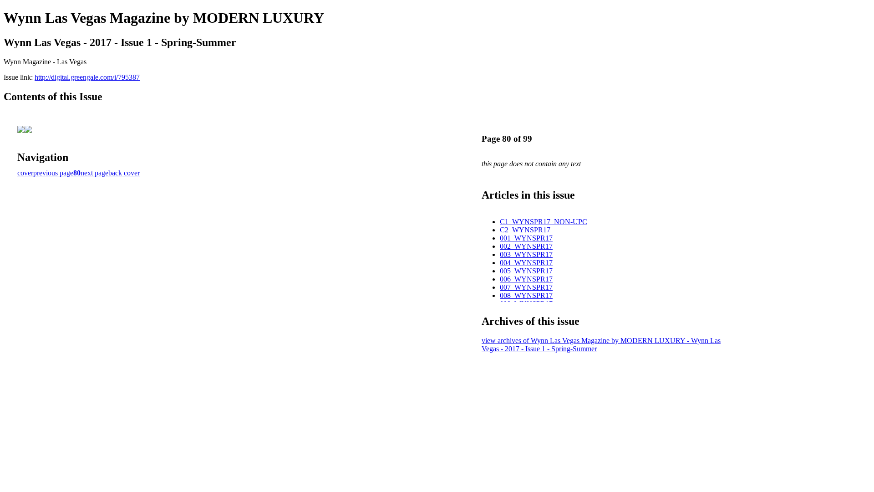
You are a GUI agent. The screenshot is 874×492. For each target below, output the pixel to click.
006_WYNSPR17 (526, 279)
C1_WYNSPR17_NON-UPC (543, 222)
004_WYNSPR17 (526, 262)
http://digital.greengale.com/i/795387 (87, 77)
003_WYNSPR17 (526, 254)
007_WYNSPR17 (526, 287)
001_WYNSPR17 (526, 238)
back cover (124, 173)
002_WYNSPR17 (526, 246)
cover (25, 173)
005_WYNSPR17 (526, 271)
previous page (53, 173)
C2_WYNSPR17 (525, 230)
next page (94, 173)
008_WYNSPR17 (526, 295)
